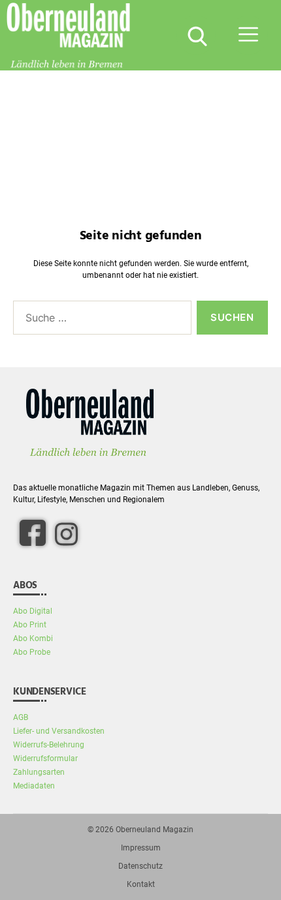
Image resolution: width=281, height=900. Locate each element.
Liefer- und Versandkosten (59, 731)
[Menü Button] (248, 35)
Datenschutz (140, 866)
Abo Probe (31, 652)
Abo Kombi (33, 638)
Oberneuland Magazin (154, 829)
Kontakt (141, 884)
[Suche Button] (196, 35)
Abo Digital (32, 611)
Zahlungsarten (39, 772)
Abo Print (29, 624)
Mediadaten (34, 785)
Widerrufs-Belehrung (48, 744)
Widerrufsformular (45, 758)
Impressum (141, 847)
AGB (20, 717)
